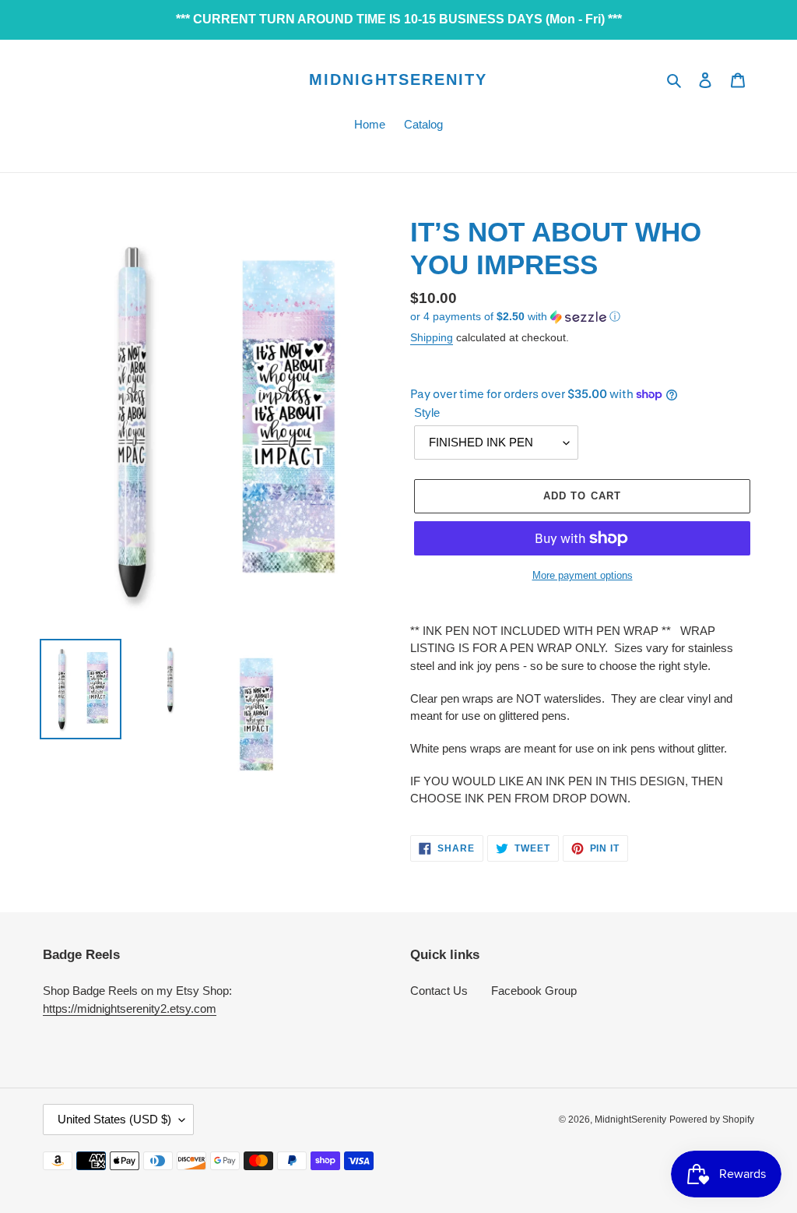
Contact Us (439, 990)
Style (427, 412)
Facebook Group (534, 990)
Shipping (431, 337)
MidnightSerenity (398, 79)
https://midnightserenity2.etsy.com (129, 1008)
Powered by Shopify (711, 1119)
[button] (515, 316)
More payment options (582, 575)
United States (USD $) (114, 1119)
